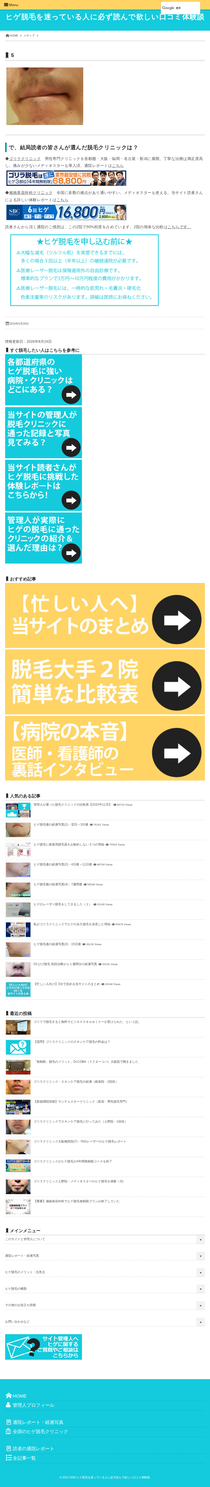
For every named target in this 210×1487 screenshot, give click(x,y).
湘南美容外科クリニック (30, 192)
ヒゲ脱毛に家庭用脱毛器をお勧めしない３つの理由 (69, 844)
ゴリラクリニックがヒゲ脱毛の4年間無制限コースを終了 (73, 1161)
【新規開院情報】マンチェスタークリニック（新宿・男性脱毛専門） (81, 1101)
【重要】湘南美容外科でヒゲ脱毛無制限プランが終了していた (77, 1201)
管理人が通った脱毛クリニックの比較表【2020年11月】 (73, 804)
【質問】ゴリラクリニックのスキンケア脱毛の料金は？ (72, 1042)
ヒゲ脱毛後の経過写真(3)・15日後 (57, 944)
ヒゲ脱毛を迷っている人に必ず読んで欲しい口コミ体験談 (105, 16)
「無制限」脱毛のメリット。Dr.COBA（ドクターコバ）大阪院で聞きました (86, 1061)
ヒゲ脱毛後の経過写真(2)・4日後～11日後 (63, 864)
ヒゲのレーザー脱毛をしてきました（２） (63, 904)
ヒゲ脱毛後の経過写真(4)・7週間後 (58, 884)
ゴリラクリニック (25, 158)
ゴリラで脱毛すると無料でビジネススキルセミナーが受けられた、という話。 (87, 1022)
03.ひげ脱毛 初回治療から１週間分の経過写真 (65, 964)
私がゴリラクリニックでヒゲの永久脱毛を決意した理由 (72, 924)
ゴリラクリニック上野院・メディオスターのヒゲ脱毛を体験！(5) (78, 1181)
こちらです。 (179, 227)
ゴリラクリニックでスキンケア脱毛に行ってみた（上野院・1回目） (81, 1121)
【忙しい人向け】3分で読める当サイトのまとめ (67, 984)
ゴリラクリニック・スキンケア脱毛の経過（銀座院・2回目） (76, 1081)
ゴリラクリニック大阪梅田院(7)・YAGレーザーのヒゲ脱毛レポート (80, 1141)
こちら (118, 165)
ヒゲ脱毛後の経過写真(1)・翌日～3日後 (61, 824)
